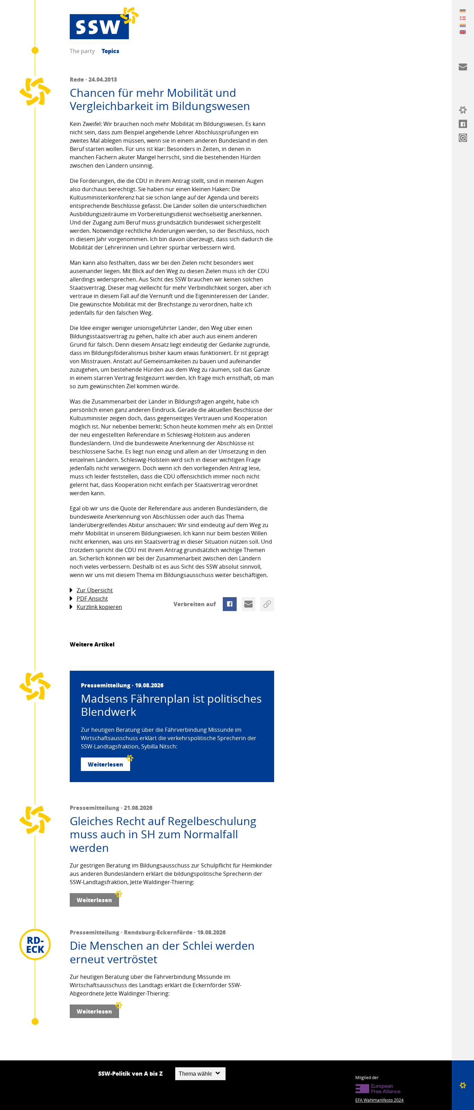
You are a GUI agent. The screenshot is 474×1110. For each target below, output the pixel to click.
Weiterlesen (105, 764)
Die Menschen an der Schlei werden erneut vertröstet (162, 952)
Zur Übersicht (95, 590)
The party (82, 51)
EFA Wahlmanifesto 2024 (379, 1100)
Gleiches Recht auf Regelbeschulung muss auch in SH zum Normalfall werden (163, 834)
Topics (110, 51)
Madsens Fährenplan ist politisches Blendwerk (171, 705)
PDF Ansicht (92, 598)
